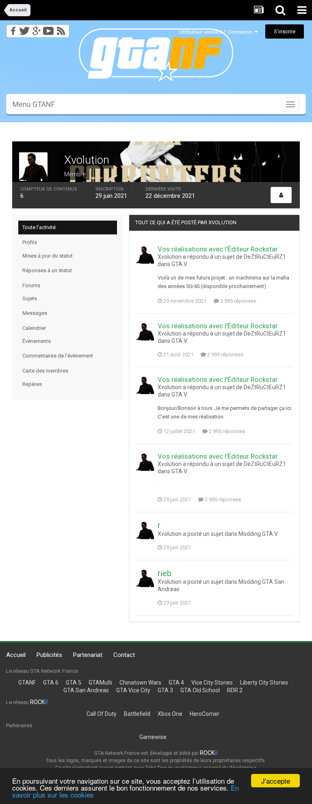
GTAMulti (100, 682)
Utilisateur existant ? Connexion (217, 32)
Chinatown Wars (140, 682)
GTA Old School (200, 690)
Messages (34, 313)
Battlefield (137, 714)
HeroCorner (204, 714)
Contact (124, 655)
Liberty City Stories (264, 682)
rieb (164, 573)
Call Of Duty (102, 714)
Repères (32, 384)
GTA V (179, 264)
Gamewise (153, 737)
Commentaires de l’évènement (57, 356)
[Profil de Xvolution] (281, 195)
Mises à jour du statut (47, 256)
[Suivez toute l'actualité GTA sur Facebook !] (11, 29)
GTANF (27, 682)
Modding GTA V (258, 534)
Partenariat (87, 655)
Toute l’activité (39, 227)
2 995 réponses (237, 301)
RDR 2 (235, 690)
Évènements (36, 341)
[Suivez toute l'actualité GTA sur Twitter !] (24, 29)
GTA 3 (165, 690)
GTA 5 (73, 682)
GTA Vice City (133, 690)
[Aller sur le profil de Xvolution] (145, 255)
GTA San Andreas (86, 690)
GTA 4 (176, 682)
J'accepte (275, 781)
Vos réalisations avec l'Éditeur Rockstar (218, 249)
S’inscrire (284, 31)
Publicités (49, 655)
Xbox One (170, 714)
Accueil (16, 655)
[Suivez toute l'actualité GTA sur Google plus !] (36, 29)
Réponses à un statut (47, 270)
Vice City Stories (212, 682)
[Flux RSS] (62, 29)
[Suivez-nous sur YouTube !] (48, 29)
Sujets (29, 298)
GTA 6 (50, 682)
